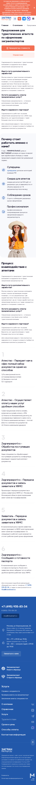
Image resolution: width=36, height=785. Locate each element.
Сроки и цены (8, 724)
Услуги (5, 714)
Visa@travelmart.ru (9, 589)
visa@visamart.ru (10, 616)
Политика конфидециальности (12, 778)
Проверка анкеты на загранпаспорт (15, 695)
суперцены (11, 170)
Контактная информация (14, 735)
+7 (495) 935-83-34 (14, 606)
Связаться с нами (11, 654)
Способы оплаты (10, 729)
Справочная (18, 55)
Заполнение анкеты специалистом (15, 698)
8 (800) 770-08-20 (9, 610)
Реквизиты (5, 775)
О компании (18, 25)
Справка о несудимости (11, 691)
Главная (5, 25)
